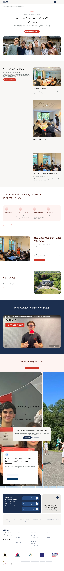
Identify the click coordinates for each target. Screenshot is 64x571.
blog (47, 532)
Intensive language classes (37, 519)
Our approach (18, 535)
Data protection (42, 561)
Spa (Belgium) (33, 532)
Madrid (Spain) (33, 546)
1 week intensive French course (24, 519)
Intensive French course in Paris (10, 519)
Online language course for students (53, 519)
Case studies (49, 535)
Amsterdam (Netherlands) (35, 543)
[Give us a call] (52, 2)
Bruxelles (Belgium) (34, 533)
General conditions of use (25, 561)
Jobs (17, 540)
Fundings (48, 537)
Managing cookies (49, 561)
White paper (49, 533)
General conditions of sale (35, 561)
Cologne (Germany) (34, 545)
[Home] (4, 6)
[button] (12, 2)
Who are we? (18, 532)
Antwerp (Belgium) (34, 535)
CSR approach (18, 537)
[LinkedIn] (7, 539)
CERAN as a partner (19, 533)
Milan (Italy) (33, 548)
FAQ (16, 544)
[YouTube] (9, 539)
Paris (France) (33, 541)
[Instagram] (5, 539)
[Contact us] (55, 2)
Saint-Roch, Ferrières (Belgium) (36, 537)
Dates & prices (18, 542)
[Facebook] (3, 539)
